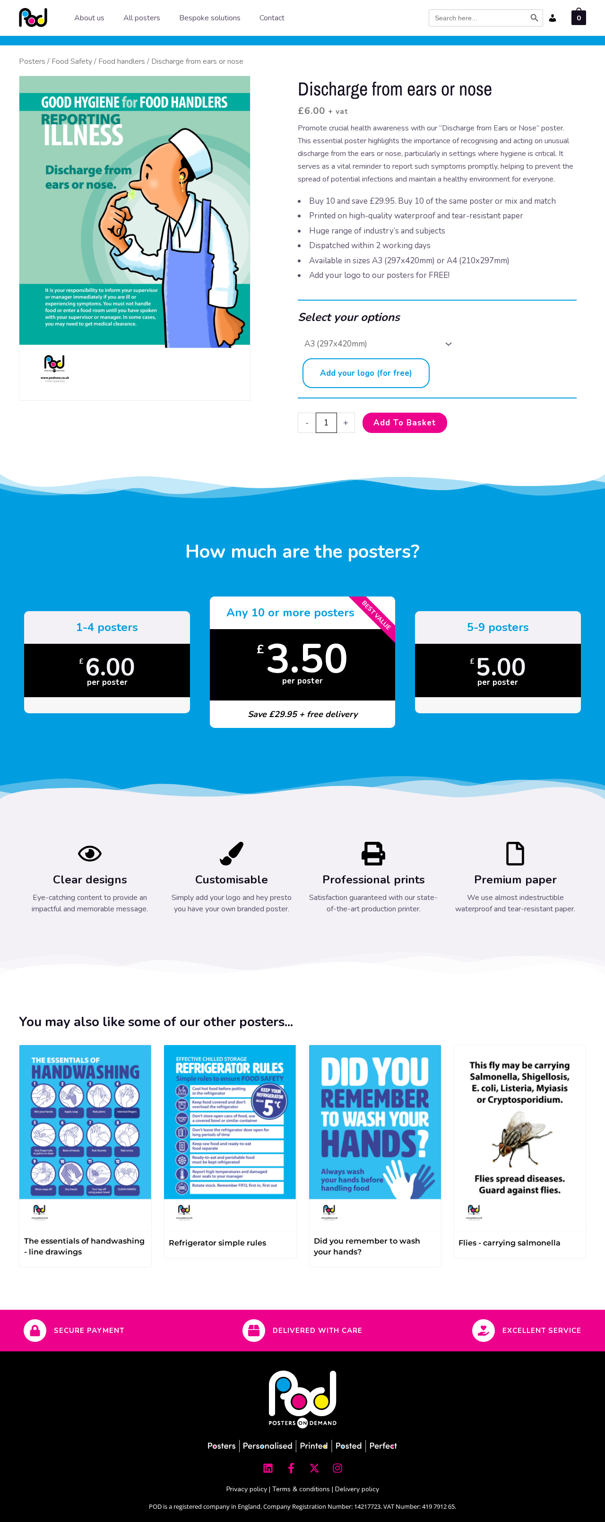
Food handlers (121, 61)
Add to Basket (404, 422)
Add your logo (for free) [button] (366, 373)
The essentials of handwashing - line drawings (84, 1246)
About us (89, 18)
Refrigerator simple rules (217, 1242)
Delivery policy (357, 1489)
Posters (32, 61)
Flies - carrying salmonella (509, 1242)
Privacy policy (246, 1489)
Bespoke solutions (210, 18)
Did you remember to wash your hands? (367, 1246)
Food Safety (72, 61)
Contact (272, 18)
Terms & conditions (301, 1489)
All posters (141, 18)
